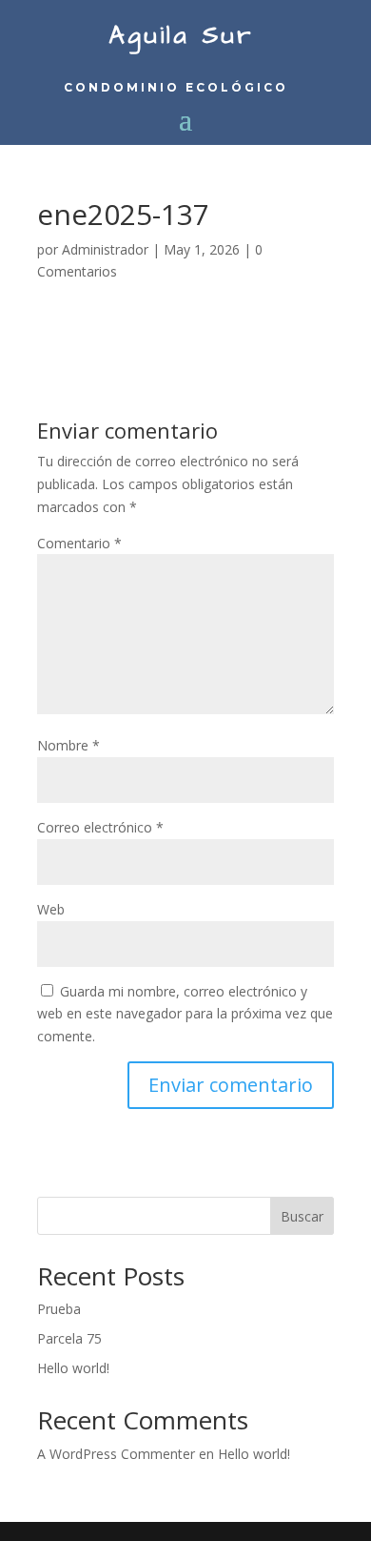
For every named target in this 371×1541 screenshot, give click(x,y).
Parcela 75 (69, 1338)
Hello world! (73, 1368)
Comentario (79, 543)
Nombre (68, 745)
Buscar (302, 1216)
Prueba (59, 1309)
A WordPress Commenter (116, 1454)
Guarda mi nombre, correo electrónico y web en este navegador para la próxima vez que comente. (185, 1014)
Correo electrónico (100, 827)
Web (51, 909)
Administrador (105, 249)
